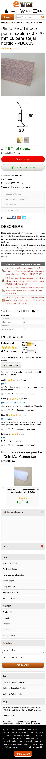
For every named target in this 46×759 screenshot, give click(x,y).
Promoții (6, 618)
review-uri (14, 48)
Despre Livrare (9, 586)
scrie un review (12, 210)
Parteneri (6, 629)
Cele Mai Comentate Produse (14, 688)
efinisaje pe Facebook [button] (14, 512)
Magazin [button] (7, 606)
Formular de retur (10, 635)
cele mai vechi (35, 372)
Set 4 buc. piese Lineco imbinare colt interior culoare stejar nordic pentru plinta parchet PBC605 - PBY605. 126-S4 (24, 300)
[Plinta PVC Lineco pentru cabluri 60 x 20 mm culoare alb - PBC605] (23, 476)
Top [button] (4, 676)
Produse (8, 17)
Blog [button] (5, 701)
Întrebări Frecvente (10, 592)
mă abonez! (23, 665)
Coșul (26, 10)
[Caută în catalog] (42, 17)
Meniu (39, 11)
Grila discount (8, 716)
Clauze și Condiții (9, 744)
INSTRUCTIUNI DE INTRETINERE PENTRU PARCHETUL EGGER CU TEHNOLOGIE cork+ (22, 709)
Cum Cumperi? (9, 581)
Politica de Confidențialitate (13, 575)
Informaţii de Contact (11, 598)
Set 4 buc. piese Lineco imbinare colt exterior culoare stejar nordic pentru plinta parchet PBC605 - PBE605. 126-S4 (24, 281)
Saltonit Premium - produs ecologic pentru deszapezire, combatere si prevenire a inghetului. (22, 722)
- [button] (42, 512)
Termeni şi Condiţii (10, 563)
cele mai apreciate (8, 375)
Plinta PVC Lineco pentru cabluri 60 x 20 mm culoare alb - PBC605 (23, 491)
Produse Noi (8, 612)
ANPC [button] (6, 546)
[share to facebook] (14, 217)
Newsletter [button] (8, 643)
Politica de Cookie (10, 569)
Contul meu (12, 11)
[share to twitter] (24, 217)
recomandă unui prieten (15, 199)
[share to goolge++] (19, 217)
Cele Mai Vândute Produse (13, 682)
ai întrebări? (11, 205)
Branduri (6, 624)
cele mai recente (21, 372)
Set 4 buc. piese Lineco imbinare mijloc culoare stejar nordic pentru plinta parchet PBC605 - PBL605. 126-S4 (24, 290)
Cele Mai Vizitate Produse (13, 694)
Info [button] (5, 557)
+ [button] (42, 546)
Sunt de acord (23, 754)
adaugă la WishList (13, 194)
